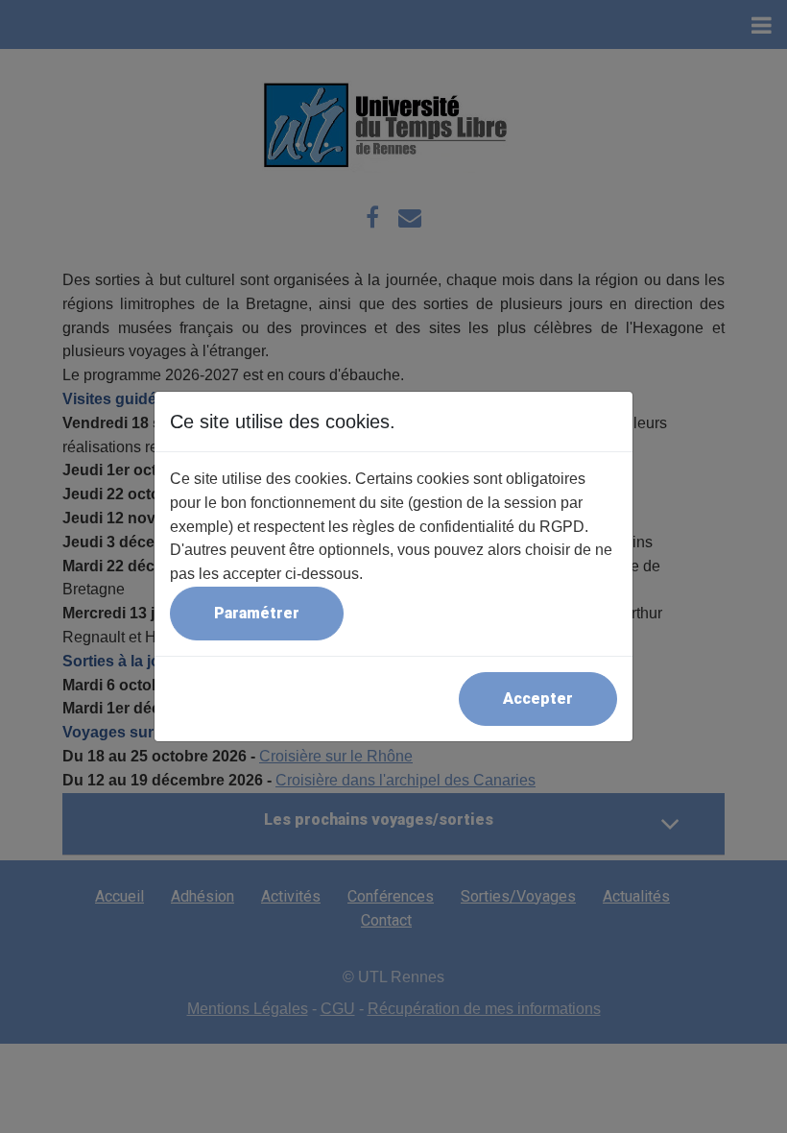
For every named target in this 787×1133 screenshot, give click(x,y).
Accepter (538, 698)
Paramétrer (256, 613)
